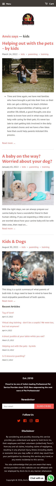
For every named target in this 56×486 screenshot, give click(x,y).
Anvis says (10, 36)
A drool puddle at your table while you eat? (23, 336)
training (45, 54)
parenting (33, 54)
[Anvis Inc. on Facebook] (25, 421)
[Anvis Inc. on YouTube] (37, 421)
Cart (51, 4)
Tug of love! (8, 312)
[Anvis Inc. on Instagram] (31, 421)
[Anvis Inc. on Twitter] (18, 421)
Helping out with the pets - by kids (27, 46)
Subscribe (44, 406)
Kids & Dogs (14, 241)
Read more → (9, 143)
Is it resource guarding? (13, 356)
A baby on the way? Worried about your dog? (27, 159)
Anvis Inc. (27, 480)
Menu (8, 4)
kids (23, 54)
